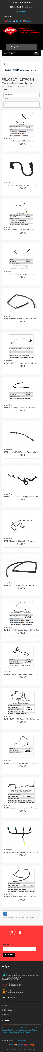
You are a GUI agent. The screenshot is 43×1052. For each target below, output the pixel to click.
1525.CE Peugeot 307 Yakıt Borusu (22, 141)
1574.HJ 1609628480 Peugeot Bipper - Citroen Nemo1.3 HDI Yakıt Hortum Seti (21, 452)
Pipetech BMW (34, 1028)
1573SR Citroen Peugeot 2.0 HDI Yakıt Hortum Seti (21, 319)
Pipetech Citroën (13, 1032)
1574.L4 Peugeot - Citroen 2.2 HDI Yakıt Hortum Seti (21, 541)
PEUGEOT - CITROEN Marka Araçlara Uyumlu (20, 70)
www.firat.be (22, 1040)
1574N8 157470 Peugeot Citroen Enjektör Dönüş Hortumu (21, 897)
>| (16, 914)
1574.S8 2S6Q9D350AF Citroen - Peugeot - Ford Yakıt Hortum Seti (21, 674)
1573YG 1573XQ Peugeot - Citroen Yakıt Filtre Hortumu (21, 363)
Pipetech (7, 1014)
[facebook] (5, 932)
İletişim (6, 1005)
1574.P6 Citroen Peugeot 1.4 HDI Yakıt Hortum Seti (21, 586)
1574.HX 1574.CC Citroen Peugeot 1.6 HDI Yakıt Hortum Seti (21, 497)
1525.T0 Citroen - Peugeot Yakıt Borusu (21, 185)
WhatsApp (22, 11)
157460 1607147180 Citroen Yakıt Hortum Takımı (21, 719)
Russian (28, 21)
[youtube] (20, 932)
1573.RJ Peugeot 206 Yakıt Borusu (21, 274)
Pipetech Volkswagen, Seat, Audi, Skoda (15, 1028)
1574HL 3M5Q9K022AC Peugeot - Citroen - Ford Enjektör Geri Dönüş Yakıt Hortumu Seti (21, 763)
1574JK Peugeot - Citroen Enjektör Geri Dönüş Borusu (21, 808)
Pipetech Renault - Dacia (10, 1030)
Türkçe (9, 21)
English (18, 21)
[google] (12, 932)
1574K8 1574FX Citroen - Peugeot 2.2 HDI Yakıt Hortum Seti (21, 852)
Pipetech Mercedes (25, 1030)
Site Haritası (8, 1010)
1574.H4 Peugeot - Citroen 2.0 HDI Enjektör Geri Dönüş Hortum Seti (21, 408)
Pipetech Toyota (24, 1032)
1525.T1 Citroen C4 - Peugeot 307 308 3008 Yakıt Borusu (21, 230)
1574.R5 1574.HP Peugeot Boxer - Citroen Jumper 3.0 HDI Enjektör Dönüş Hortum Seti (21, 630)
